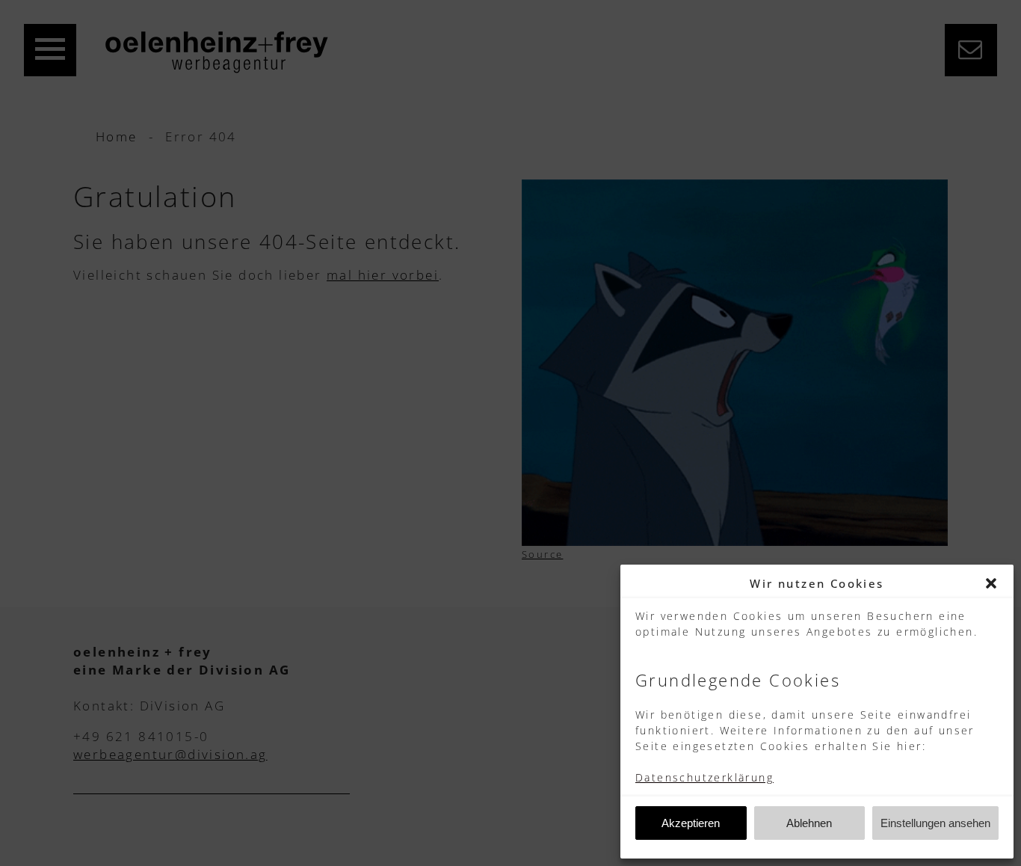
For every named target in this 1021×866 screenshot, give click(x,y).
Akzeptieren (690, 823)
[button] (991, 583)
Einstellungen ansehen (935, 823)
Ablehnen (809, 823)
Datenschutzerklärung (704, 777)
